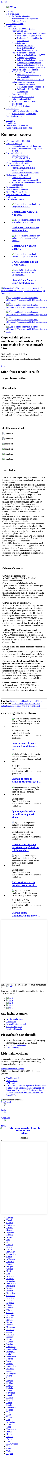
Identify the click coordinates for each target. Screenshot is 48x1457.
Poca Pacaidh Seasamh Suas (24, 101)
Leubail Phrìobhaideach (16, 1024)
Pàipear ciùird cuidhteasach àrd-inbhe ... (26, 914)
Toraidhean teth (12, 1078)
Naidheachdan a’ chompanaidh (25, 19)
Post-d (3, 1110)
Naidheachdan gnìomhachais (24, 113)
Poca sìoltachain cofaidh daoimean (31, 33)
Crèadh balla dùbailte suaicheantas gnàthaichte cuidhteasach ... (25, 847)
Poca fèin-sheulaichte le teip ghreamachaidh (29, 75)
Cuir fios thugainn (14, 116)
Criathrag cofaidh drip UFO (23, 28)
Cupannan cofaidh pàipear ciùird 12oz (25, 701)
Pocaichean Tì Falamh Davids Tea (28, 1093)
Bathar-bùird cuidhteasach (23, 82)
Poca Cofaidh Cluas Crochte (29, 36)
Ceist (3, 366)
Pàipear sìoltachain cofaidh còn (30, 60)
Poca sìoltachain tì (19, 43)
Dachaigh (10, 11)
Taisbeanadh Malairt (14, 23)
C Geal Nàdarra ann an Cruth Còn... (25, 263)
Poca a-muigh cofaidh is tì (23, 96)
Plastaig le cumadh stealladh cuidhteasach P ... (26, 780)
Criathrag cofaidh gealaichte (29, 62)
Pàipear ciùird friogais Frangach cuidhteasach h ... (25, 746)
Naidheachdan (12, 109)
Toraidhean (11, 26)
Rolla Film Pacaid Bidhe (22, 99)
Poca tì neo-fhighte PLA (27, 50)
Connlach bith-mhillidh (27, 84)
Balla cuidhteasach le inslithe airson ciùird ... (24, 884)
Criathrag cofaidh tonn (26, 57)
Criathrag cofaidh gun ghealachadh (32, 67)
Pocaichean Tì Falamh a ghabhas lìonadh (23, 1085)
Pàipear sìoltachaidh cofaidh (23, 53)
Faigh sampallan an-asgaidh (12, 1068)
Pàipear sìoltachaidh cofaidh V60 (31, 55)
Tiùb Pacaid (17, 104)
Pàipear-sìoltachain (25, 45)
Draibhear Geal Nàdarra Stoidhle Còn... (25, 229)
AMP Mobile (11, 1083)
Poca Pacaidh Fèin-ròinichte (23, 72)
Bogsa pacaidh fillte (20, 94)
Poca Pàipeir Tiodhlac (21, 106)
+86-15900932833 (14, 1048)
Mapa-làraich (11, 1080)
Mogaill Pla (11, 1095)
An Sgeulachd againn (21, 16)
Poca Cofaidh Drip (20, 31)
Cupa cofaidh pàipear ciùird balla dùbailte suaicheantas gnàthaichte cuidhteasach (20, 704)
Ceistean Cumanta (19, 21)
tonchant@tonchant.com (16, 1045)
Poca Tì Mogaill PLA (26, 48)
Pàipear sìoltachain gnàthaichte (30, 65)
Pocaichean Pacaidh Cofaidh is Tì (26, 70)
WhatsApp (5, 1118)
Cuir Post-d (6, 1102)
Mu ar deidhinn (12, 14)
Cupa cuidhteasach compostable (30, 87)
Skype (3, 1125)
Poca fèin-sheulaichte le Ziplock (30, 79)
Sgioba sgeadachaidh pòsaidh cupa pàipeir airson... (23, 814)
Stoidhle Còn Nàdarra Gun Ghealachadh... (24, 281)
